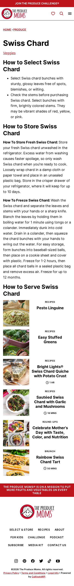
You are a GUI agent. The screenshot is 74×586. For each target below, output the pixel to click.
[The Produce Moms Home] (14, 13)
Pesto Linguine (50, 308)
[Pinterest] (24, 561)
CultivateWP (38, 576)
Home (7, 29)
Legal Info (53, 572)
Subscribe (16, 545)
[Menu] (70, 13)
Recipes (44, 529)
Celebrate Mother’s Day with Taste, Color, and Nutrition (50, 432)
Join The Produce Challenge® (37, 3)
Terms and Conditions (33, 572)
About (60, 529)
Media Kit (35, 545)
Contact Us (57, 545)
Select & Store (21, 529)
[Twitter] (41, 561)
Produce (19, 29)
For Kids (17, 537)
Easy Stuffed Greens (50, 339)
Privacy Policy (11, 572)
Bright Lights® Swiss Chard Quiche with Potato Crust (50, 371)
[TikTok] (49, 561)
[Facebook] (33, 561)
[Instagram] (16, 561)
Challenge (36, 537)
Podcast (57, 537)
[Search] (61, 13)
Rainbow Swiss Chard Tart (50, 459)
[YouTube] (58, 561)
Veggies (9, 53)
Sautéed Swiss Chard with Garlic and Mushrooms (50, 402)
